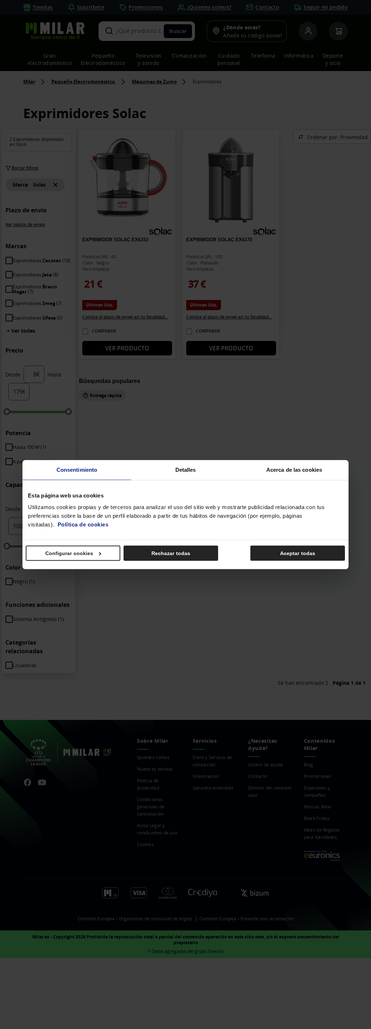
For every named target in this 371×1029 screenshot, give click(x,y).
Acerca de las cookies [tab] (294, 470)
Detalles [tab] (185, 470)
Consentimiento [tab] (77, 470)
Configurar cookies (69, 553)
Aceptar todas (297, 553)
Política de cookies (83, 524)
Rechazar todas (170, 553)
